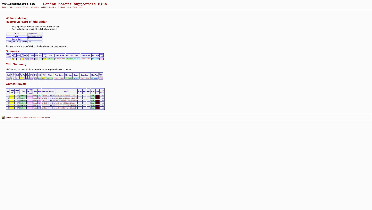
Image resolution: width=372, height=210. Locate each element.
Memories (35, 7)
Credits (25, 117)
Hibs (69, 7)
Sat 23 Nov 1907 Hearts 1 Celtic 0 (66, 95)
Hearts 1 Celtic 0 (60, 59)
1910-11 (44, 105)
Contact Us (16, 117)
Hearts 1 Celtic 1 (86, 59)
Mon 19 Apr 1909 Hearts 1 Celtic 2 (66, 98)
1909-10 (44, 100)
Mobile (43, 7)
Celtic (35, 95)
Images (17, 7)
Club (10, 7)
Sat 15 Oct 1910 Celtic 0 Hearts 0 (66, 105)
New (75, 7)
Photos (25, 7)
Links (81, 7)
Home (3, 7)
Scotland (61, 7)
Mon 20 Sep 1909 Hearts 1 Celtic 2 (66, 100)
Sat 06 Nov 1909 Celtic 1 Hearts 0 (66, 103)
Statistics (52, 7)
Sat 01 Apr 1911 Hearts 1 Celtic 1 (66, 108)
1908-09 (44, 98)
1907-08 (44, 95)
